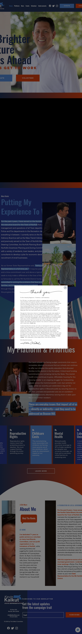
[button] (65, 287)
